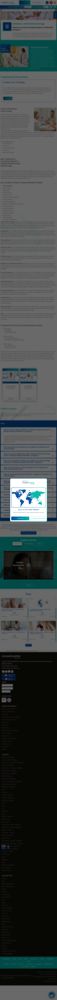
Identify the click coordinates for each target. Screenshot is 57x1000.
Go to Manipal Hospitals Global (38, 518)
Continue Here (20, 518)
